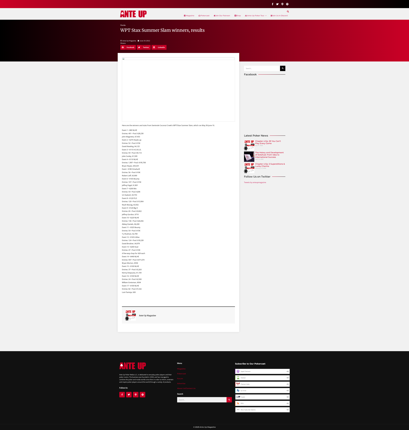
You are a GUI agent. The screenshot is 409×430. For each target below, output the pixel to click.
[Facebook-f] (272, 4)
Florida (123, 25)
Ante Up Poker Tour (255, 16)
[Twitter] (277, 4)
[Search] (282, 68)
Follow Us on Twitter (257, 176)
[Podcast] (282, 4)
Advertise (181, 383)
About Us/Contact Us (186, 388)
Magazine (189, 16)
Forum (180, 379)
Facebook (250, 74)
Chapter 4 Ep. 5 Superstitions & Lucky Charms (270, 165)
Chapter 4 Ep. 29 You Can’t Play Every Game (268, 142)
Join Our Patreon (222, 16)
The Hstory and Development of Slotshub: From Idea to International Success (269, 154)
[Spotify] (287, 4)
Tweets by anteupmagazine (255, 182)
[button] (288, 11)
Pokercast (205, 16)
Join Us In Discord (280, 16)
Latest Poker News (256, 135)
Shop (238, 16)
